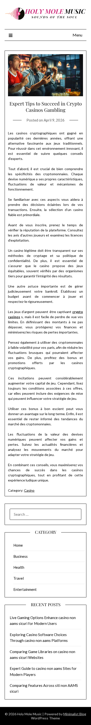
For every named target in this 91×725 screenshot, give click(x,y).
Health (18, 567)
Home (18, 545)
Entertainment (25, 589)
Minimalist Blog (74, 714)
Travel (18, 578)
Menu (77, 35)
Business (20, 556)
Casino (29, 490)
